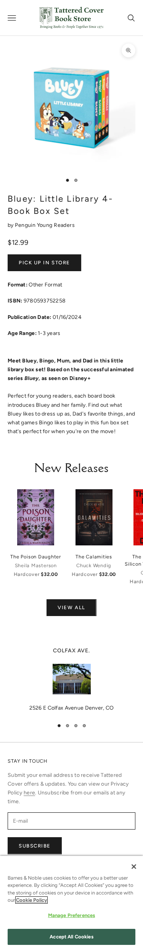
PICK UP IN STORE (44, 262)
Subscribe (35, 846)
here (29, 792)
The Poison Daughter (35, 557)
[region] (71, 679)
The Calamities (94, 557)
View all (71, 607)
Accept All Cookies (71, 937)
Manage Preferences (71, 915)
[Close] (133, 866)
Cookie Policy (31, 900)
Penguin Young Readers (45, 225)
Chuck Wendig (93, 565)
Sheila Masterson (36, 565)
